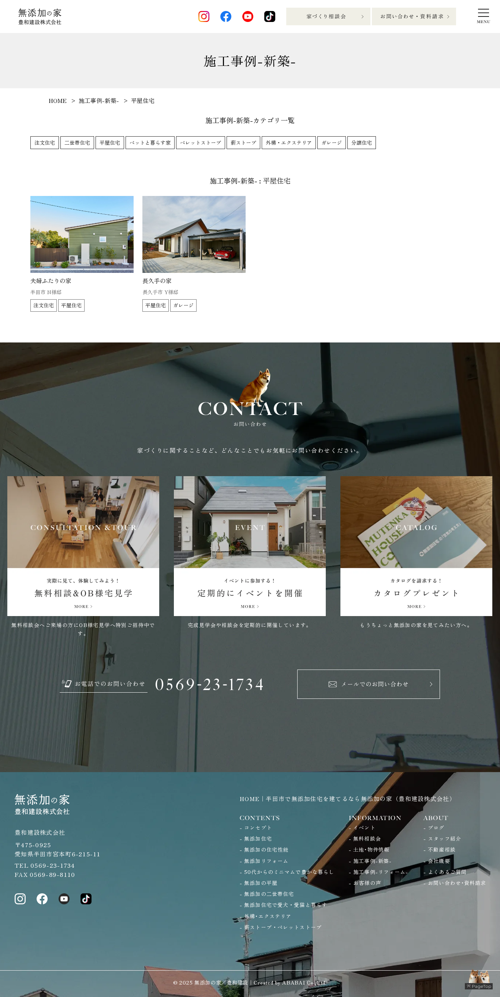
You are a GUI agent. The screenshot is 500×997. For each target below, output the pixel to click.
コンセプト (258, 827)
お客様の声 (367, 882)
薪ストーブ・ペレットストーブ (283, 927)
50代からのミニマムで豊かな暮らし (289, 871)
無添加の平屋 (260, 882)
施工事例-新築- (372, 860)
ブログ (436, 827)
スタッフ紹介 (444, 838)
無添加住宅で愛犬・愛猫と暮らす (285, 904)
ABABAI (293, 982)
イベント (364, 827)
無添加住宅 (258, 838)
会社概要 (439, 860)
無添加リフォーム (266, 860)
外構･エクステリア (267, 916)
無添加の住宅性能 (266, 849)
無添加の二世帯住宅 (269, 893)
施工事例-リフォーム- (380, 871)
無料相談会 (367, 838)
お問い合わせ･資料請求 (457, 882)
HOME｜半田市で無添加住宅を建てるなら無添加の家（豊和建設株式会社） (348, 798)
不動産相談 (442, 849)
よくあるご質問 (447, 871)
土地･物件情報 (371, 849)
